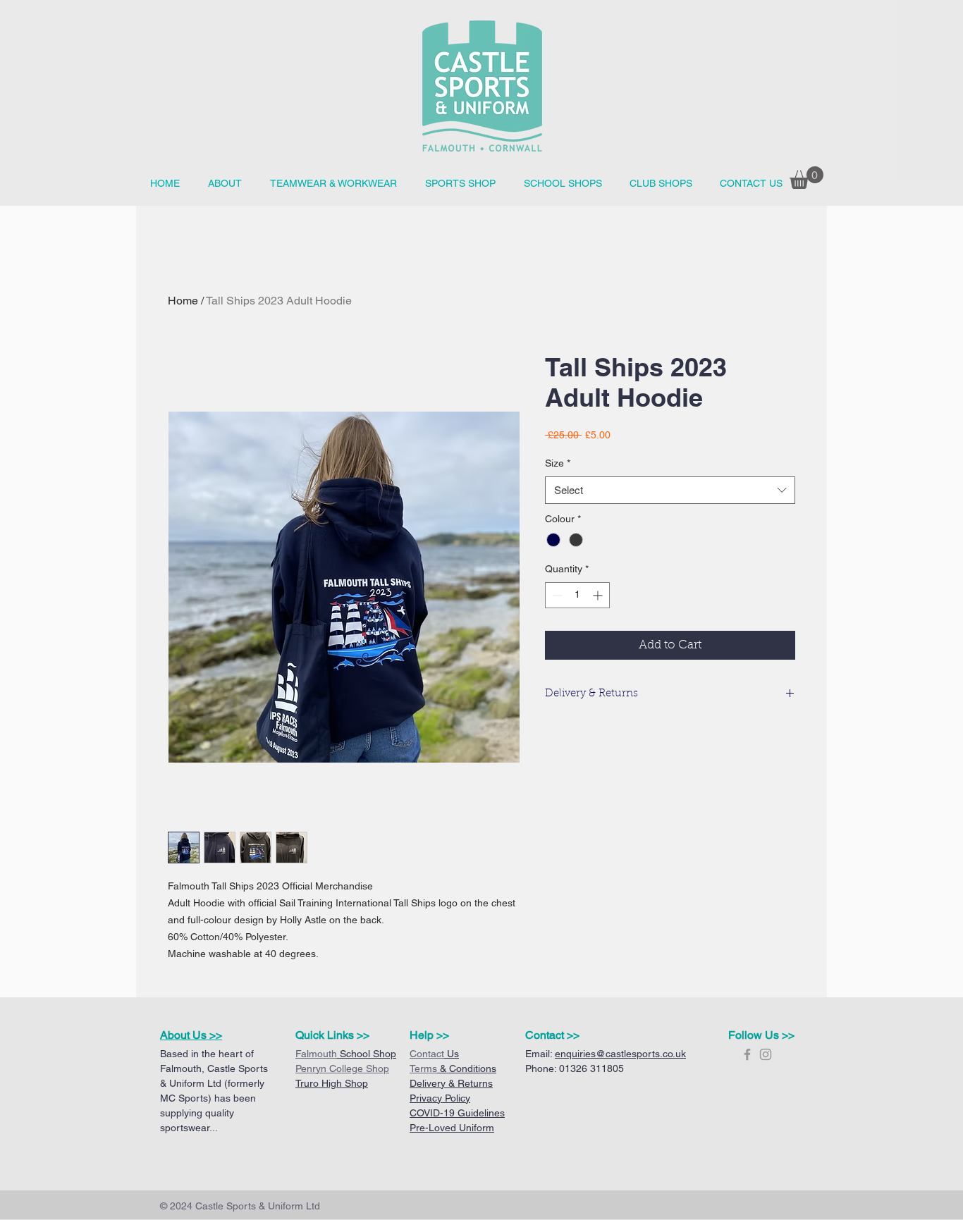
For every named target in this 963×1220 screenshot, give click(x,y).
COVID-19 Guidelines (457, 1113)
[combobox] (670, 490)
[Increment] (599, 595)
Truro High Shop (331, 1083)
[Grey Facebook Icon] (747, 1054)
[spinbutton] (577, 595)
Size (557, 463)
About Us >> (191, 1035)
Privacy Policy (440, 1098)
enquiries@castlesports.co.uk (620, 1053)
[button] (562, 183)
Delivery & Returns (451, 1083)
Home (183, 300)
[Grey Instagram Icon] (765, 1054)
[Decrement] (556, 595)
